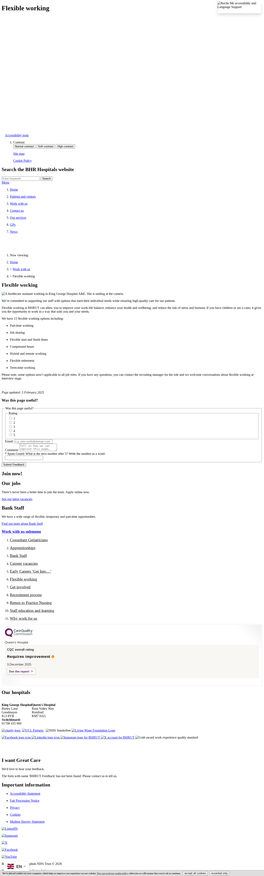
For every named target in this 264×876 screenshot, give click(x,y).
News (14, 231)
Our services (18, 217)
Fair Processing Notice (24, 800)
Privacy (15, 807)
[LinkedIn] (10, 828)
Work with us (18, 203)
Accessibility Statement (25, 793)
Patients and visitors (23, 196)
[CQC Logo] (19, 636)
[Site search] (21, 178)
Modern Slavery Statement (27, 821)
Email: (9, 441)
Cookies (15, 814)
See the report (19, 671)
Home (14, 189)
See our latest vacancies (17, 499)
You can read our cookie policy (112, 873)
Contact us (17, 210)
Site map (19, 153)
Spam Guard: (56, 453)
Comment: (12, 450)
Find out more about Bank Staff (22, 523)
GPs (12, 224)
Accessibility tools (17, 135)
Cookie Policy (22, 160)
